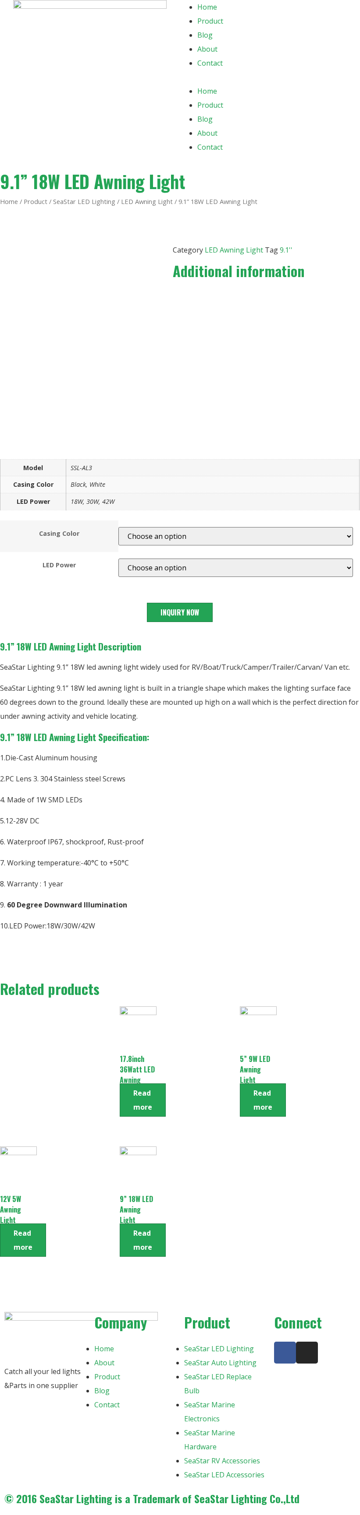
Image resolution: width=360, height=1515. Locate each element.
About (207, 49)
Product (210, 21)
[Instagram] (307, 1353)
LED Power (59, 565)
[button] (270, 77)
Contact (210, 63)
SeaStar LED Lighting (84, 201)
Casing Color (59, 534)
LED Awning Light (147, 201)
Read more (142, 1100)
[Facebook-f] (285, 1353)
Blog (205, 35)
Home (207, 7)
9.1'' (286, 250)
